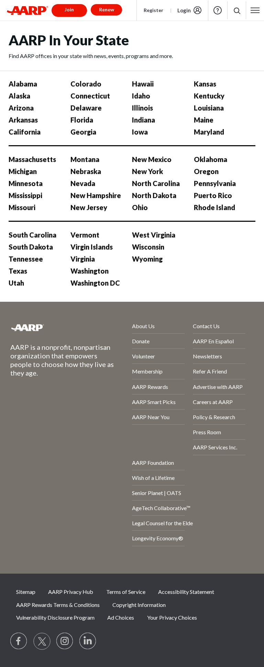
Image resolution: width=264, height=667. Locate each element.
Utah (16, 283)
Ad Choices (120, 617)
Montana (84, 159)
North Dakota (154, 195)
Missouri (22, 207)
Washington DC (95, 283)
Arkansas (23, 120)
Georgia (83, 132)
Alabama (23, 84)
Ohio (140, 207)
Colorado (85, 84)
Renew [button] (106, 9)
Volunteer (143, 356)
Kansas (205, 84)
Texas (18, 271)
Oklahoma (210, 159)
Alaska (19, 96)
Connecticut (90, 96)
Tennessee (26, 259)
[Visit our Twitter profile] (42, 641)
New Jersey (88, 207)
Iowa (140, 132)
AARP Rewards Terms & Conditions (58, 604)
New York (147, 171)
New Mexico (152, 159)
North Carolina (156, 183)
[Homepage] (27, 10)
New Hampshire (95, 195)
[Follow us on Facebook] (19, 641)
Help (217, 10)
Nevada (82, 183)
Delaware (86, 108)
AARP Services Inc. (215, 447)
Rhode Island (214, 207)
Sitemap (25, 591)
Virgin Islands (91, 247)
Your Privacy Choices (172, 617)
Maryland (209, 132)
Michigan (23, 171)
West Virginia (153, 235)
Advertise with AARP (218, 386)
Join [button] (69, 9)
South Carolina (32, 235)
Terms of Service (125, 591)
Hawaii (143, 84)
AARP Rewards (150, 386)
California (25, 132)
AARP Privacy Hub (70, 591)
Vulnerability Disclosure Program (55, 617)
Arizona (21, 108)
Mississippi (25, 195)
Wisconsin (148, 247)
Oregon (206, 171)
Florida (81, 120)
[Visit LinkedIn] (88, 641)
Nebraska (85, 171)
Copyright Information (139, 604)
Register (153, 10)
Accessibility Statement (186, 591)
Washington (89, 271)
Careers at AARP (213, 402)
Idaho (141, 96)
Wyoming (147, 259)
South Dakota (31, 247)
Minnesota (26, 183)
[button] (237, 10)
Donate (141, 341)
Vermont (84, 235)
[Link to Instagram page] (65, 641)
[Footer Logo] (53, 327)
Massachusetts (32, 159)
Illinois (142, 108)
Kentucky (209, 96)
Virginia (82, 259)
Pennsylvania (215, 183)
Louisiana (209, 108)
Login (184, 10)
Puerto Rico (213, 195)
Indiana (143, 120)
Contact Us (206, 326)
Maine (203, 120)
